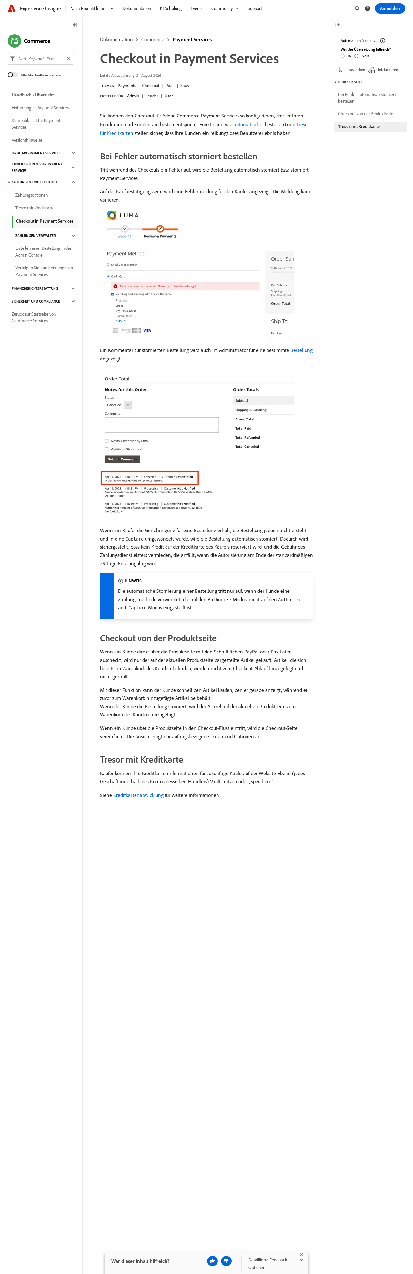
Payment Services (192, 39)
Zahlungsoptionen (31, 195)
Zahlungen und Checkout (34, 182)
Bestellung (301, 350)
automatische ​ (249, 124)
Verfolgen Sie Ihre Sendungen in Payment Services (44, 271)
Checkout (150, 85)
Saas (184, 85)
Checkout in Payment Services (45, 221)
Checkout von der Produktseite (365, 113)
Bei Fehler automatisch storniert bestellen (367, 97)
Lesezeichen (355, 69)
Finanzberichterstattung (35, 288)
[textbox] (41, 59)
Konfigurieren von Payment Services (37, 167)
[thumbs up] (212, 1261)
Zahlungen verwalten (35, 235)
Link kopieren (387, 69)
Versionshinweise (27, 140)
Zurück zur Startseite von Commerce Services (34, 317)
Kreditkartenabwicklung (138, 795)
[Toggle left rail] (75, 25)
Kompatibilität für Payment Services (36, 123)
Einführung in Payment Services (40, 108)
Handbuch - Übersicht (33, 95)
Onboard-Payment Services (36, 153)
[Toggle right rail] (337, 25)
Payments (127, 85)
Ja (349, 55)
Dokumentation (116, 39)
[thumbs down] (226, 1261)
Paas (170, 85)
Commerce (152, 39)
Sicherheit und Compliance (36, 301)
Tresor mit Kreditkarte (35, 208)
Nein (365, 55)
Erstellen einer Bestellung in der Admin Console (43, 251)
